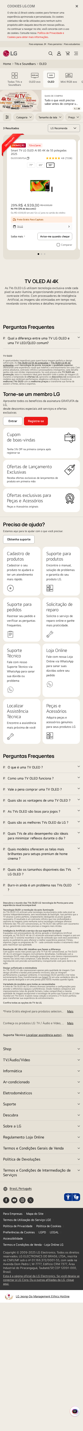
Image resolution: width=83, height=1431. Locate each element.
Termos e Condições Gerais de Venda (33, 1148)
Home (7, 64)
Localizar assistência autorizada (47, 1035)
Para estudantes (72, 44)
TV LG (20, 226)
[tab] (14, 79)
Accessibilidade (13, 1238)
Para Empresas (12, 1214)
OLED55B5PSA (20, 158)
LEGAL (54, 1232)
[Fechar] (77, 6)
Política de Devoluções (21, 1159)
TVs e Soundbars (25, 64)
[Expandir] (41, 340)
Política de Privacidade (17, 1226)
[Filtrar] (7, 117)
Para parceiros (55, 44)
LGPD (42, 1232)
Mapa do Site (34, 1214)
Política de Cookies (48, 1226)
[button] (50, 53)
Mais (70, 1011)
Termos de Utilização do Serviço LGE (27, 1220)
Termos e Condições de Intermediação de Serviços (37, 1172)
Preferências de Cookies (19, 1232)
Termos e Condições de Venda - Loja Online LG (33, 1244)
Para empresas (36, 44)
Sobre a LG (12, 1126)
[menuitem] (31, 165)
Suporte (9, 1104)
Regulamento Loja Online (23, 1137)
